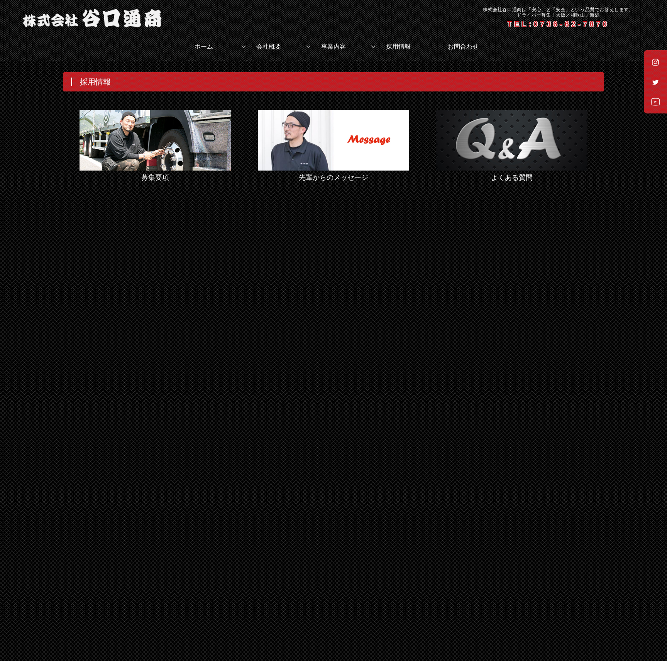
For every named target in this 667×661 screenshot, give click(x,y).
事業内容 (333, 46)
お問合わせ (463, 46)
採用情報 (398, 46)
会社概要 (268, 46)
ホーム (204, 46)
